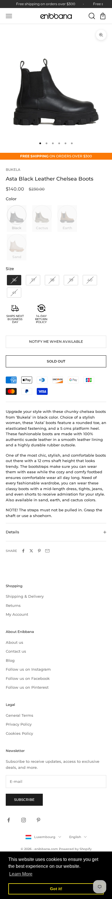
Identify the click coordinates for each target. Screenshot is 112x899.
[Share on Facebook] (23, 550)
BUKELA (13, 169)
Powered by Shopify (75, 849)
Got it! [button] (56, 888)
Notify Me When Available (56, 341)
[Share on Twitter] (31, 550)
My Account (17, 614)
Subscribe (24, 799)
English (75, 837)
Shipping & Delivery (25, 596)
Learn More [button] (20, 874)
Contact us (16, 651)
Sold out (56, 361)
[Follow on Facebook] (8, 820)
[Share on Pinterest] (39, 550)
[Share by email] (47, 550)
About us (14, 642)
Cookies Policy (19, 733)
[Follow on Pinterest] (38, 820)
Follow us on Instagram (28, 669)
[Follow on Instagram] (23, 820)
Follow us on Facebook (28, 678)
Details (12, 532)
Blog (10, 660)
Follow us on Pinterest (27, 687)
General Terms (19, 715)
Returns (13, 605)
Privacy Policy (19, 724)
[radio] (16, 218)
